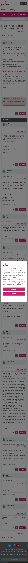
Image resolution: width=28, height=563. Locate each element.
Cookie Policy (19, 284)
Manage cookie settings (14, 298)
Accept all (14, 289)
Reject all (14, 293)
